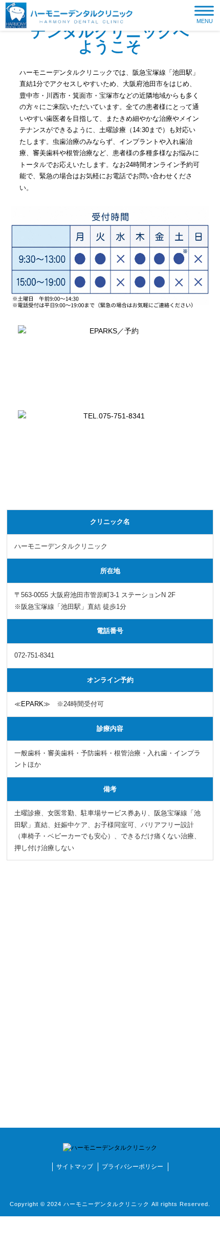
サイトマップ (74, 1166)
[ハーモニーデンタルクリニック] (69, 15)
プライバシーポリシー (132, 1166)
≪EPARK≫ (32, 704)
